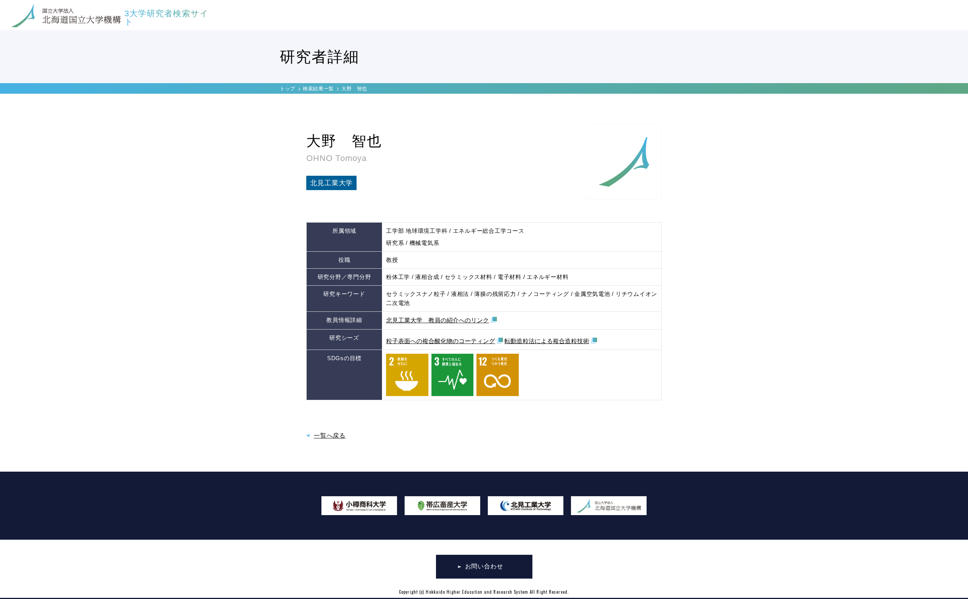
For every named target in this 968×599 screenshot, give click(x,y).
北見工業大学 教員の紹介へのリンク (437, 320)
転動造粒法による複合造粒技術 (546, 341)
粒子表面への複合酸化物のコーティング (440, 341)
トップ (287, 88)
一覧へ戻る (330, 435)
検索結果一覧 (318, 88)
